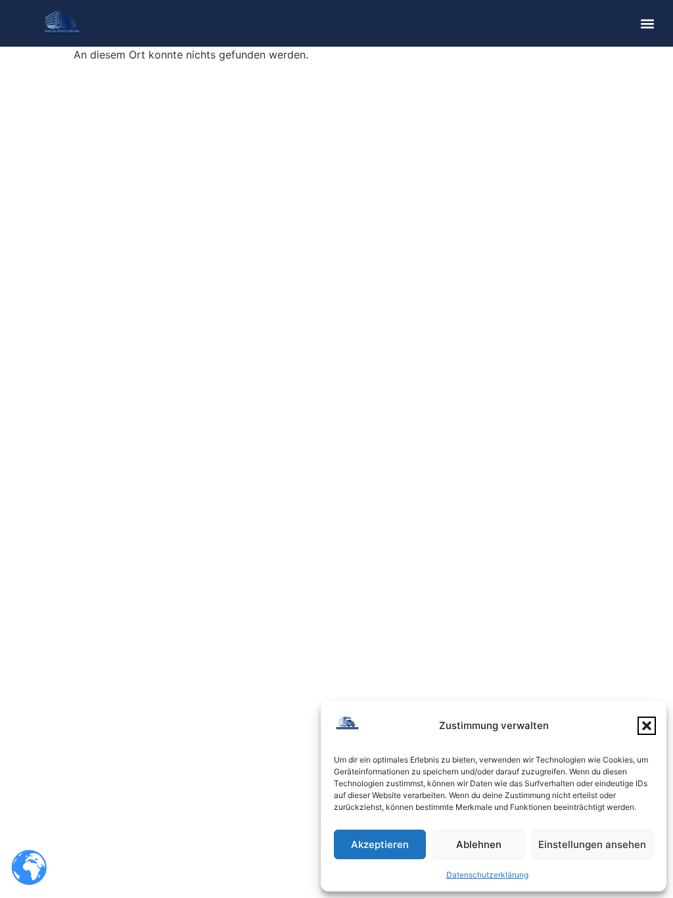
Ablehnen (478, 844)
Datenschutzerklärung (487, 875)
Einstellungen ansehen (592, 844)
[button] (646, 725)
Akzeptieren (380, 844)
